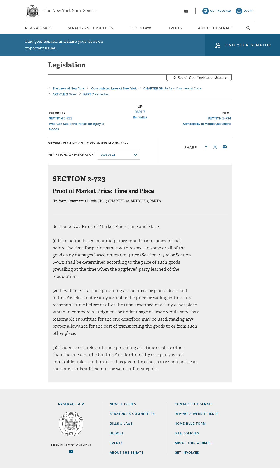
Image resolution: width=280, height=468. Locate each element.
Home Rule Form (190, 423)
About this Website (193, 443)
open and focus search (248, 29)
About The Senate (215, 28)
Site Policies (187, 433)
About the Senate (126, 452)
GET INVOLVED (187, 452)
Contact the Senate (194, 404)
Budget (117, 433)
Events (175, 28)
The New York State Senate (70, 11)
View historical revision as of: (71, 154)
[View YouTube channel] (186, 11)
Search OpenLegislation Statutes (203, 77)
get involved (220, 11)
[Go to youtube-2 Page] (71, 451)
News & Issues (38, 28)
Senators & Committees (90, 28)
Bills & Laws (141, 28)
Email (224, 146)
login (248, 11)
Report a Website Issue (197, 413)
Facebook (205, 146)
